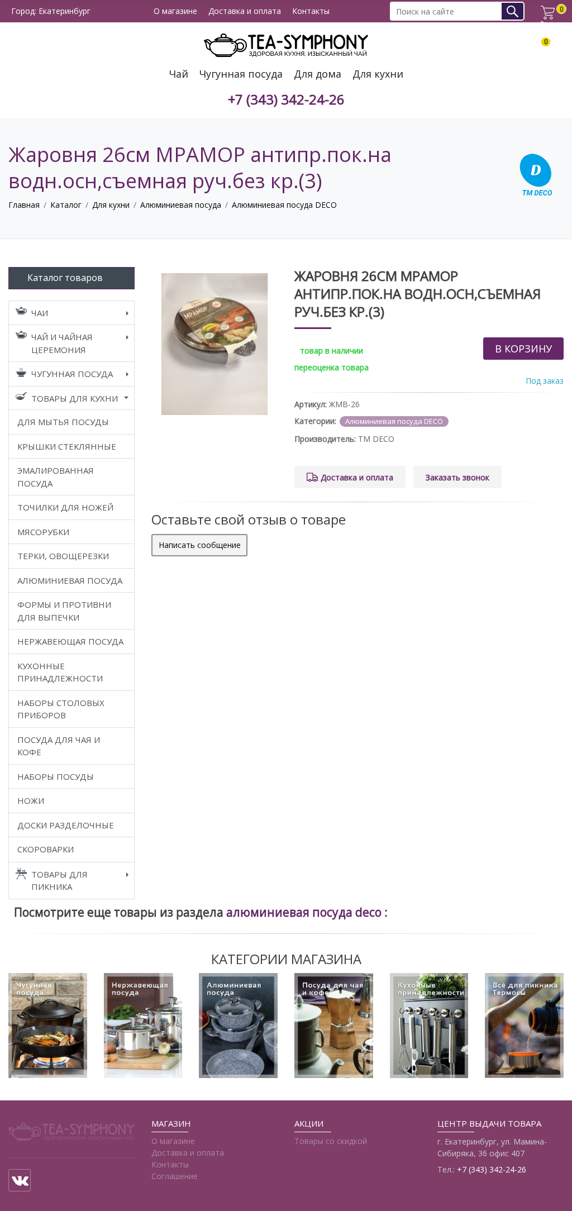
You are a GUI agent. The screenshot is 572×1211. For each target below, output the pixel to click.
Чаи (39, 312)
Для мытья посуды (63, 421)
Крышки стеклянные (66, 446)
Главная (24, 204)
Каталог (66, 204)
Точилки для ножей (65, 507)
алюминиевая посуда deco (305, 912)
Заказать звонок (457, 477)
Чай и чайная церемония (62, 343)
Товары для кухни (74, 398)
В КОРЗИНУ (523, 348)
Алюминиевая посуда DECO (284, 204)
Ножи (30, 800)
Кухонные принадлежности (60, 672)
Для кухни (377, 74)
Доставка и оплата (244, 11)
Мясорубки (43, 531)
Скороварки (45, 849)
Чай (178, 74)
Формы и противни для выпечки (64, 611)
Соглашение (174, 1176)
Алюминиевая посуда (180, 204)
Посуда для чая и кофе (58, 746)
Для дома (317, 74)
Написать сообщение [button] (200, 545)
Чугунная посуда (241, 74)
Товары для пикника (59, 881)
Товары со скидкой (330, 1141)
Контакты (311, 11)
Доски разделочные (65, 825)
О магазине (175, 11)
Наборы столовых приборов (60, 709)
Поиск (516, 11)
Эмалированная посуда (55, 477)
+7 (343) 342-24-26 (286, 100)
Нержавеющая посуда (70, 641)
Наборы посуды (55, 776)
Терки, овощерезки (63, 555)
